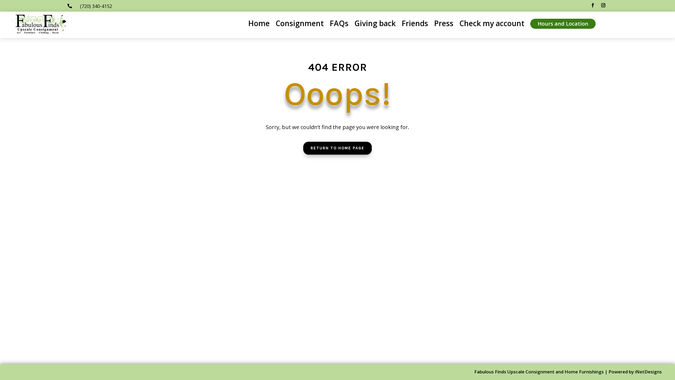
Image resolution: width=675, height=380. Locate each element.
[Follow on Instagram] (603, 5)
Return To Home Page (337, 148)
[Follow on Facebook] (593, 5)
